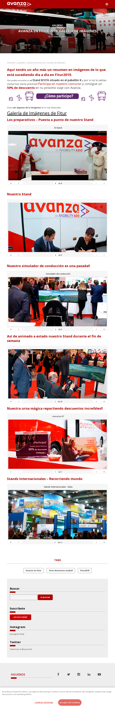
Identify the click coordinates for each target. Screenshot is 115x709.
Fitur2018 (84, 570)
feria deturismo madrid (61, 570)
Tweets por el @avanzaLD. (21, 649)
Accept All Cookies (70, 702)
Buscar (46, 597)
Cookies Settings (44, 702)
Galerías (57, 25)
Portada (11, 63)
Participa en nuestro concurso (59, 84)
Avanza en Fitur (33, 570)
